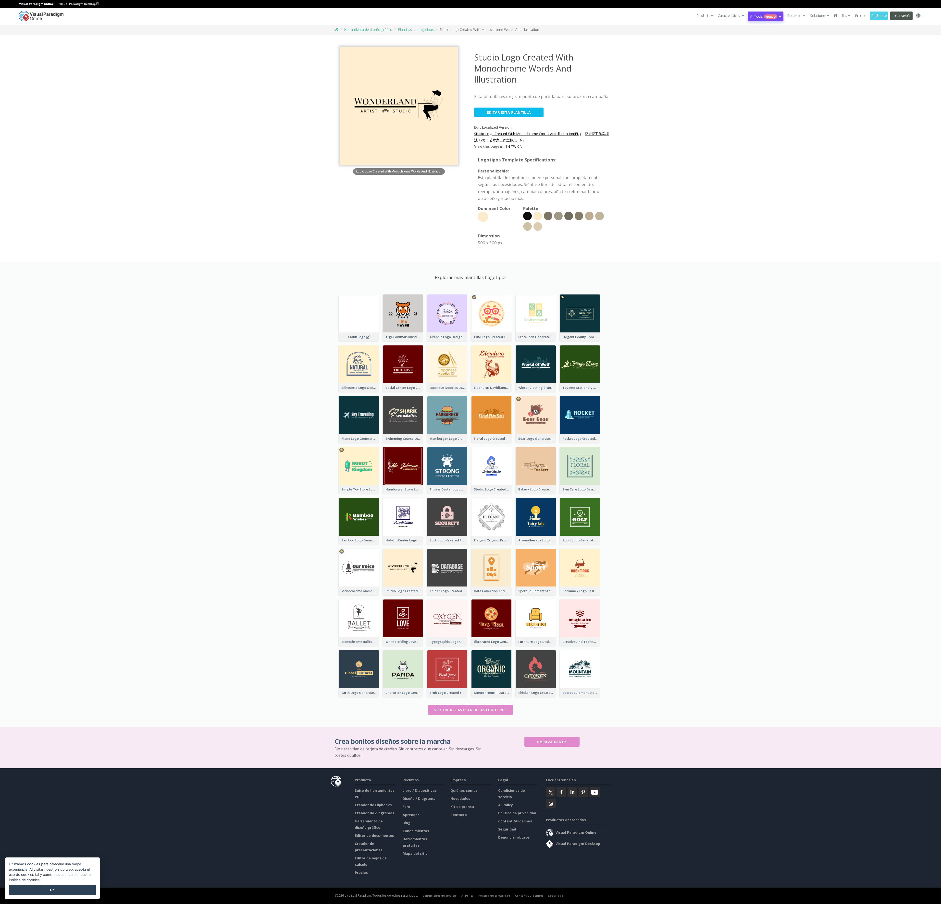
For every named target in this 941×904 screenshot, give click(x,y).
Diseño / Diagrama (419, 798)
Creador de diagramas (374, 813)
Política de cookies (24, 880)
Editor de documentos (374, 835)
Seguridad (507, 829)
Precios (860, 15)
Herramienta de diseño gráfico (368, 29)
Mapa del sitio (415, 853)
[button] (731, 16)
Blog (406, 822)
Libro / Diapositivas (420, 790)
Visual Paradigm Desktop (77, 4)
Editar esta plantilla (509, 112)
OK (52, 890)
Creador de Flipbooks (373, 805)
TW (513, 146)
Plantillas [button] (840, 15)
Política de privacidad (517, 813)
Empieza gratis (552, 741)
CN (519, 146)
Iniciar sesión (901, 15)
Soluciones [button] (818, 15)
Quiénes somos (464, 790)
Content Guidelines (515, 821)
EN (507, 146)
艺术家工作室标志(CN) (506, 140)
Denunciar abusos (514, 837)
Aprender (411, 814)
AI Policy (505, 805)
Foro (406, 806)
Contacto (458, 814)
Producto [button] (703, 15)
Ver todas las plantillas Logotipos (470, 710)
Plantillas (405, 29)
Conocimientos (416, 831)
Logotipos (426, 29)
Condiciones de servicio (440, 895)
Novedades (460, 798)
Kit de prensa (462, 806)
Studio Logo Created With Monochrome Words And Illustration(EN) (527, 133)
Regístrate (879, 15)
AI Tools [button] (763, 16)
